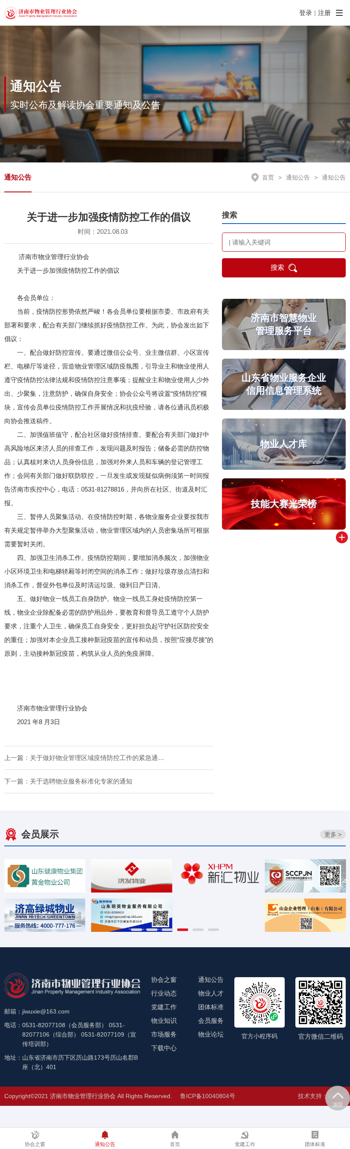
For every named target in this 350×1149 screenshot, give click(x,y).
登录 (305, 12)
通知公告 (18, 177)
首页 (268, 177)
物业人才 (211, 993)
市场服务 (164, 1034)
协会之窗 (164, 979)
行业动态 (164, 993)
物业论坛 (211, 1034)
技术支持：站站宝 (322, 1096)
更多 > (332, 834)
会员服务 (211, 1020)
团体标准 (211, 1007)
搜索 (277, 267)
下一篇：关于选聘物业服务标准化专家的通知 (68, 781)
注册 (324, 12)
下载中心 (164, 1048)
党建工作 (164, 1007)
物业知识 (164, 1020)
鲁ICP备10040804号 (207, 1096)
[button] (136, 929)
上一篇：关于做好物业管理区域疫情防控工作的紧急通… (84, 757)
